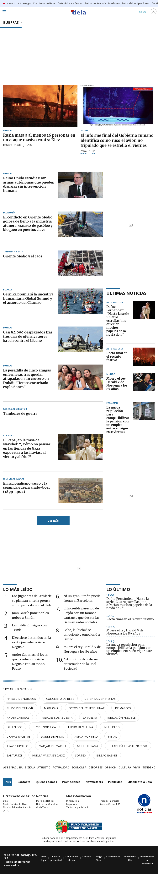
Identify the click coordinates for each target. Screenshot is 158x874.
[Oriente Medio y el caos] (80, 263)
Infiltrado (111, 727)
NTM (84, 151)
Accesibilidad (113, 856)
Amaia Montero (86, 736)
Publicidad (115, 782)
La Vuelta (90, 717)
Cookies (86, 856)
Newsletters (94, 782)
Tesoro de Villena (79, 727)
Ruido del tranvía (20, 708)
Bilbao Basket (106, 755)
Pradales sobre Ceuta (56, 717)
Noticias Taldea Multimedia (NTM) (17, 809)
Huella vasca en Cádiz (48, 755)
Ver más (53, 520)
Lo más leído (18, 589)
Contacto (24, 782)
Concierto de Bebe (60, 699)
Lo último (118, 589)
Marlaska (51, 708)
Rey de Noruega (44, 727)
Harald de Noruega (21, 699)
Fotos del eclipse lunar (87, 708)
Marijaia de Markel (52, 746)
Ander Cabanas (18, 717)
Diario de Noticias (45, 800)
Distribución (72, 800)
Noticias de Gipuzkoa (47, 804)
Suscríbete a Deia (140, 782)
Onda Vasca (42, 807)
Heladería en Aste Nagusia (127, 746)
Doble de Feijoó (52, 736)
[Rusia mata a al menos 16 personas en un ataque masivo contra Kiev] (40, 106)
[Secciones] (4, 12)
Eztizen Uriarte (12, 145)
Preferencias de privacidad (147, 860)
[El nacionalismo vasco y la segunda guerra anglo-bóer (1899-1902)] (80, 490)
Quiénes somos (46, 782)
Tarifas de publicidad (77, 807)
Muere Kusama (87, 746)
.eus (8, 782)
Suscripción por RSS (109, 804)
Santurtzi (14, 755)
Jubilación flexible (121, 717)
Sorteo (80, 755)
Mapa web (71, 804)
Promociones (71, 782)
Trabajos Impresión (109, 800)
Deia (5, 800)
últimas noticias (126, 293)
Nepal (112, 736)
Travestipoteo (17, 746)
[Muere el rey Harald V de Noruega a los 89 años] (144, 384)
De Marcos (123, 708)
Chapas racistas (18, 736)
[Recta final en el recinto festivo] (144, 357)
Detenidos (14, 727)
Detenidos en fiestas (100, 699)
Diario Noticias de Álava (15, 804)
